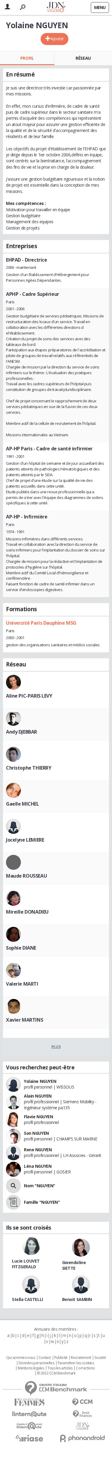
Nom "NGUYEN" (39, 1185)
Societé (100, 1358)
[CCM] (82, 1402)
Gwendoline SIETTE (74, 1265)
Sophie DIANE (21, 948)
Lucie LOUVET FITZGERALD (26, 1263)
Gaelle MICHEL (22, 804)
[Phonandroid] (82, 1438)
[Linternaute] (29, 1414)
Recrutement (81, 1358)
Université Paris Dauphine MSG (41, 623)
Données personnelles (36, 1363)
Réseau (83, 58)
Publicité (60, 1358)
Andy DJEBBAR (21, 731)
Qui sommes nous (20, 1358)
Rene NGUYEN (38, 1149)
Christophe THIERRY (28, 768)
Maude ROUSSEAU (26, 876)
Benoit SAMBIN (77, 1299)
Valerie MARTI (22, 984)
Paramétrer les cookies (76, 1363)
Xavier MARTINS (24, 1020)
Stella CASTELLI (27, 1299)
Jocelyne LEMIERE (25, 840)
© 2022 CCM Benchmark (56, 1373)
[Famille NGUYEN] (13, 1202)
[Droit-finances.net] (82, 1414)
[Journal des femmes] (29, 1402)
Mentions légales (31, 1368)
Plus (56, 1046)
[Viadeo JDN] (82, 1426)
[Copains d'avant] (29, 1426)
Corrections (85, 1368)
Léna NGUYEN (37, 1166)
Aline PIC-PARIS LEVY (29, 695)
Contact (45, 1358)
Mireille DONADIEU (27, 912)
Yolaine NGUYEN (40, 1081)
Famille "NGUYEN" (42, 1202)
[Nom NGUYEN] (13, 1185)
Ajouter (57, 38)
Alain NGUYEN (38, 1096)
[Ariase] (29, 1438)
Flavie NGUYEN (38, 1116)
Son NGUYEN (36, 1133)
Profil (27, 58)
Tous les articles (60, 1368)
